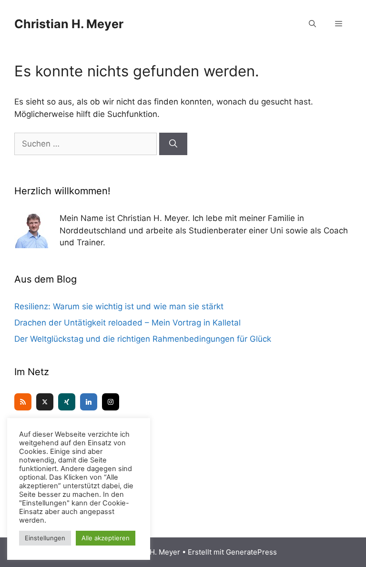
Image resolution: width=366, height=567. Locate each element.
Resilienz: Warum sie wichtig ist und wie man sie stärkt (119, 306)
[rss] (22, 401)
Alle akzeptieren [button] (105, 538)
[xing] (66, 401)
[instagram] (110, 401)
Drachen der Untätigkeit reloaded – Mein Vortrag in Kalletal (127, 322)
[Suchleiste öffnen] (312, 24)
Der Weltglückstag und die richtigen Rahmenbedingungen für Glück (142, 339)
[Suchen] (173, 144)
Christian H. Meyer (68, 24)
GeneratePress (251, 551)
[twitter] (44, 401)
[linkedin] (88, 401)
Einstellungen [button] (45, 538)
